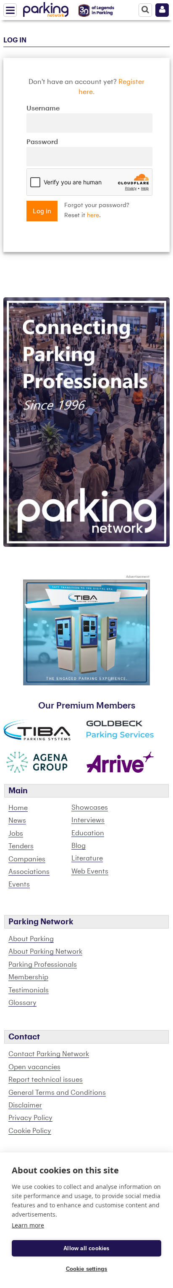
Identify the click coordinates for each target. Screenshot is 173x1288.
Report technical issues (45, 1079)
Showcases (89, 807)
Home (18, 808)
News (17, 820)
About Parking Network (45, 951)
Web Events (89, 871)
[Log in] (162, 10)
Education (87, 833)
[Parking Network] (45, 8)
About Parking (31, 939)
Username (43, 108)
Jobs (15, 833)
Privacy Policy (30, 1118)
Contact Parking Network (48, 1054)
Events (19, 884)
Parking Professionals (42, 964)
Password (42, 142)
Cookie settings (86, 1269)
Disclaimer (25, 1105)
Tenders (21, 846)
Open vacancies (34, 1067)
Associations (29, 871)
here (93, 215)
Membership (28, 977)
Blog (78, 845)
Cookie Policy (29, 1131)
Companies (26, 859)
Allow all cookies (86, 1248)
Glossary (22, 1002)
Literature (87, 858)
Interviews (88, 820)
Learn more (28, 1225)
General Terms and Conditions (57, 1092)
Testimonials (28, 990)
